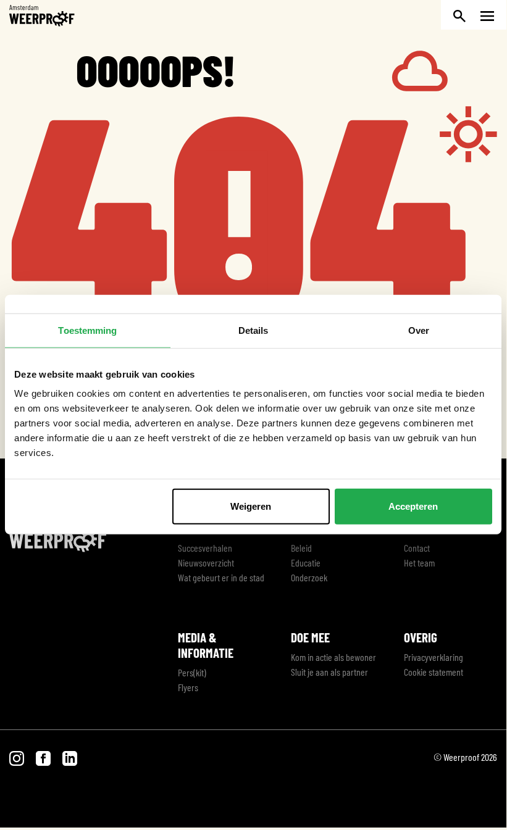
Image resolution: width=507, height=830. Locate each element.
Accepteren (413, 506)
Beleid (301, 548)
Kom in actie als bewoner (333, 657)
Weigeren (250, 506)
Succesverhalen (205, 548)
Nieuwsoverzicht (206, 562)
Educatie (306, 562)
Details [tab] (253, 330)
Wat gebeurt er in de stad (221, 577)
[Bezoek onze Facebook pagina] (44, 757)
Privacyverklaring (433, 657)
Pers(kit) (192, 672)
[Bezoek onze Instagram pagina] (17, 757)
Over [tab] (418, 330)
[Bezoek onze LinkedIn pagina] (69, 757)
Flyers (188, 687)
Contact (417, 548)
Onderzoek (309, 577)
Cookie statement (433, 672)
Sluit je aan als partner (329, 672)
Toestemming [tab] (87, 330)
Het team (419, 562)
